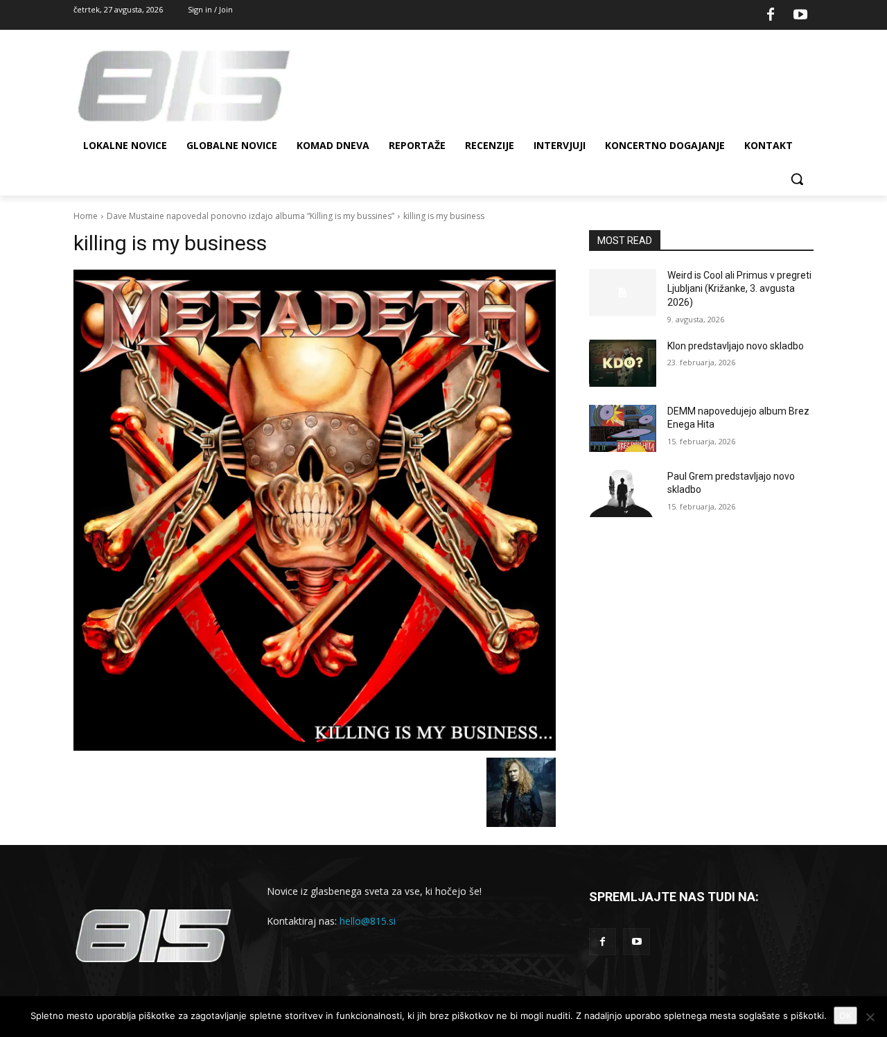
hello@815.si (368, 920)
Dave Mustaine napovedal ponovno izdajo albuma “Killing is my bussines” (250, 216)
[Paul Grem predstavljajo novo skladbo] (622, 493)
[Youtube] (800, 15)
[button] (797, 178)
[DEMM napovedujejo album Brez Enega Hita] (622, 428)
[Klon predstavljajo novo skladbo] (622, 363)
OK (845, 1015)
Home (85, 216)
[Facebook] (770, 15)
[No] (870, 1017)
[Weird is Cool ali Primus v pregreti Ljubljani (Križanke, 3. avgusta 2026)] (622, 292)
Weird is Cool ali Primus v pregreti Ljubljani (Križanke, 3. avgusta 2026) (739, 289)
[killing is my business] (314, 510)
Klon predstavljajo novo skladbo (735, 345)
